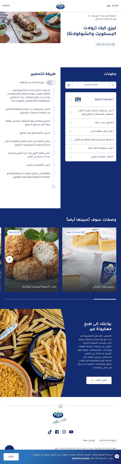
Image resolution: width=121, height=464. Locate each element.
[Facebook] (57, 432)
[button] (117, 456)
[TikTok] (50, 432)
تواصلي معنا (89, 441)
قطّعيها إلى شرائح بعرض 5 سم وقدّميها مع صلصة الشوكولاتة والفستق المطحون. (28, 175)
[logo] (60, 5)
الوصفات (94, 16)
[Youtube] (71, 432)
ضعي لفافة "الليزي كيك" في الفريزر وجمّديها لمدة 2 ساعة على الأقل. (29, 155)
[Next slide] (9, 259)
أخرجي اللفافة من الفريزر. (38, 165)
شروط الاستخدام (108, 441)
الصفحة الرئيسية (109, 16)
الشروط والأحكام (80, 458)
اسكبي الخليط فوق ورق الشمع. (34, 133)
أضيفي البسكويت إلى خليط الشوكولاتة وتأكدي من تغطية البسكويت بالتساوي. (28, 111)
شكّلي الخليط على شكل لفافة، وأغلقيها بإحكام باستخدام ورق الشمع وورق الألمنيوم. (27, 143)
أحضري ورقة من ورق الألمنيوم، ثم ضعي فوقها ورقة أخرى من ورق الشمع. (27, 123)
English (6, 6)
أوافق (11, 457)
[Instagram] (64, 432)
